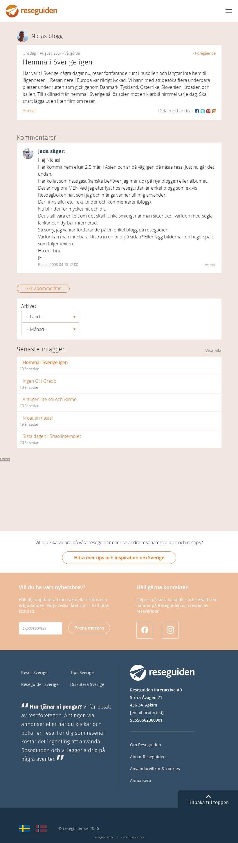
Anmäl (29, 111)
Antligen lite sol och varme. (50, 399)
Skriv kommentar (43, 288)
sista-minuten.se (132, 837)
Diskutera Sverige (87, 684)
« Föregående (204, 53)
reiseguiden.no (104, 837)
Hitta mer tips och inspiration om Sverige (119, 557)
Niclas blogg (47, 36)
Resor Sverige (34, 672)
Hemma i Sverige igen (45, 362)
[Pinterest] (208, 111)
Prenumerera (89, 628)
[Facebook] (197, 111)
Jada (43, 151)
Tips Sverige (82, 672)
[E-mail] (214, 111)
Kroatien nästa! (38, 418)
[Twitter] (203, 111)
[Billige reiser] (41, 828)
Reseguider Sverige (40, 684)
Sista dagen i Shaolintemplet (52, 436)
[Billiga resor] (24, 828)
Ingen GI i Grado (39, 381)
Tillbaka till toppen (208, 802)
